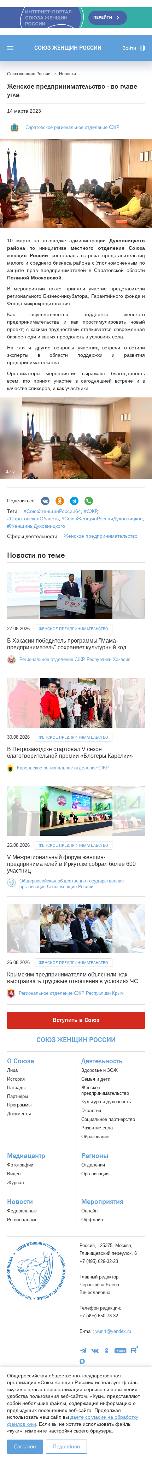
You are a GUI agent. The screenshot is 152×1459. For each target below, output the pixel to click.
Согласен (25, 1446)
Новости (20, 1202)
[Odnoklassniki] (59, 501)
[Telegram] (74, 501)
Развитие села (97, 1127)
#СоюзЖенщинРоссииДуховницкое (101, 518)
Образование (95, 1136)
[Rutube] (134, 1350)
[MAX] (82, 1361)
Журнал (15, 1182)
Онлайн (89, 1210)
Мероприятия (102, 1202)
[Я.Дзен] (121, 1350)
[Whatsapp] (88, 501)
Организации (95, 1173)
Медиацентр (26, 1156)
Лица (12, 1070)
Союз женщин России (67, 48)
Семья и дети (95, 1079)
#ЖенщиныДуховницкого (36, 526)
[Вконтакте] (45, 501)
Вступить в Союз (76, 1020)
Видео (14, 1173)
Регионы (94, 1156)
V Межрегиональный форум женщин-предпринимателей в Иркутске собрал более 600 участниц (71, 864)
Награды (16, 1087)
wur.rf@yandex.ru (113, 1331)
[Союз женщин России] (36, 1271)
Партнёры (17, 1096)
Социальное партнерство (108, 1119)
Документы (19, 1113)
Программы (19, 1104)
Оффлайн (92, 1219)
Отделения (93, 1165)
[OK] (106, 1350)
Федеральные (22, 1210)
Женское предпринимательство (101, 536)
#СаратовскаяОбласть (33, 518)
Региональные (22, 1219)
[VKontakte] (95, 1350)
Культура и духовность (106, 1101)
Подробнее (66, 1446)
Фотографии (20, 1165)
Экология (91, 1110)
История (16, 1079)
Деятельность (101, 1061)
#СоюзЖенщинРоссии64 (52, 511)
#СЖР (89, 511)
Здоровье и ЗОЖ (99, 1070)
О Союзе (20, 1061)
